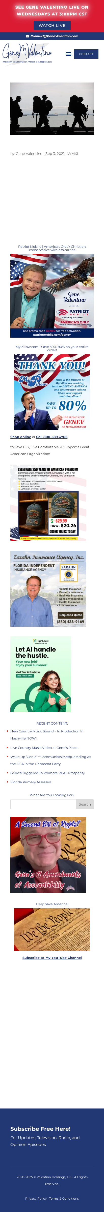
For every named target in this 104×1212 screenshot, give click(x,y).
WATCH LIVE (52, 25)
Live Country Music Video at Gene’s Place (43, 748)
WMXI (72, 153)
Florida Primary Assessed (30, 782)
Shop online (20, 437)
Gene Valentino (29, 153)
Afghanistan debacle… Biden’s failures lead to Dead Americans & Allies (48, 146)
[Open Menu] (68, 54)
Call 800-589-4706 (51, 437)
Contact (86, 54)
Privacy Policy (36, 1198)
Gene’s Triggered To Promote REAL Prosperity (47, 773)
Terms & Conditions (64, 1198)
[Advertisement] (52, 1034)
